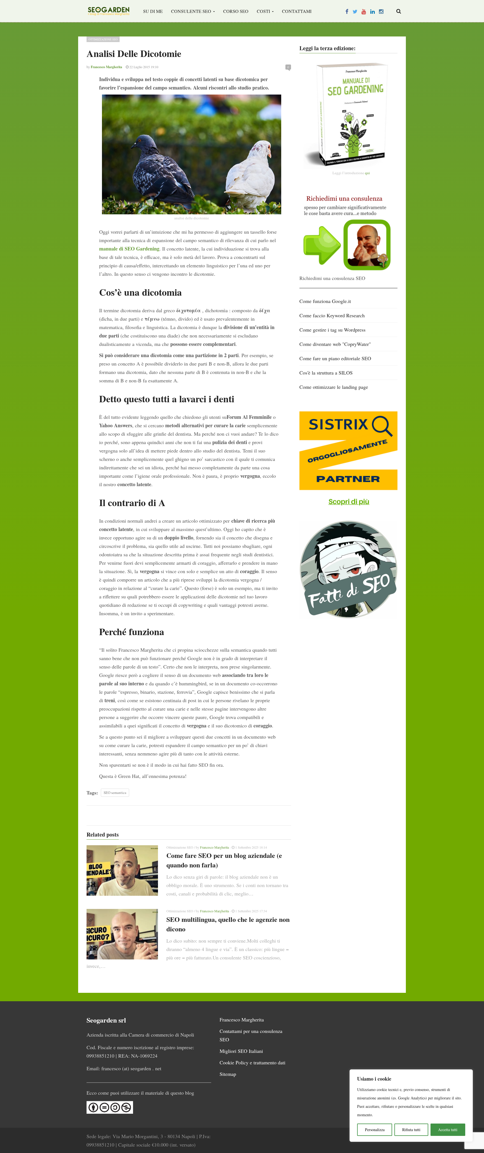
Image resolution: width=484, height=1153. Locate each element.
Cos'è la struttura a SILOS (326, 372)
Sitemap (228, 1074)
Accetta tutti (447, 1129)
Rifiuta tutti (411, 1129)
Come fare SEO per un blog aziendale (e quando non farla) (224, 860)
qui (367, 172)
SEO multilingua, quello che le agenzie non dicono (228, 924)
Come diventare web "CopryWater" (335, 344)
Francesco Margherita (214, 847)
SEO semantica (115, 792)
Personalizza (375, 1129)
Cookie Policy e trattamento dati (252, 1062)
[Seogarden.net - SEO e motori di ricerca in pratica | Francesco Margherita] (109, 11)
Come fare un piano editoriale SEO (335, 358)
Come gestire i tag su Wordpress (332, 329)
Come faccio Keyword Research (332, 315)
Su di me (153, 11)
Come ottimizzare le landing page (333, 386)
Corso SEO (235, 11)
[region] (411, 1105)
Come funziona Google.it (325, 301)
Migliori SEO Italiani (241, 1051)
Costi (264, 11)
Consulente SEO (191, 11)
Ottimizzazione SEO (103, 39)
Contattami (296, 11)
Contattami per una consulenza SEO (251, 1035)
